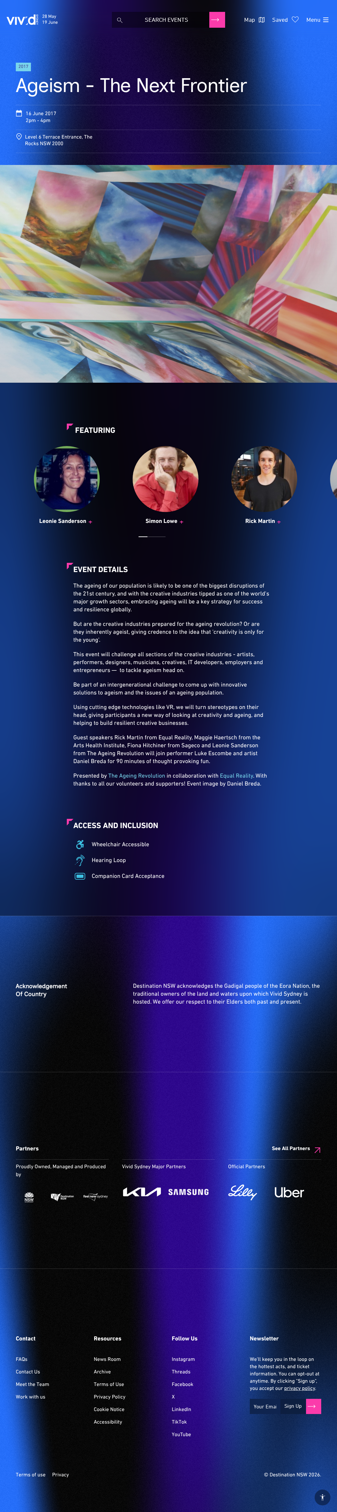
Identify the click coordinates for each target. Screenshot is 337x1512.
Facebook (182, 1384)
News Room (107, 1359)
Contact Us (28, 1372)
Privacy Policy (109, 1397)
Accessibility (108, 1422)
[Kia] (142, 1192)
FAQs (21, 1359)
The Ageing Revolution (136, 776)
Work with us (30, 1397)
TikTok (179, 1422)
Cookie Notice (109, 1409)
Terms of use (30, 1475)
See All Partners (291, 1148)
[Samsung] (188, 1192)
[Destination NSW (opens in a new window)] (62, 1197)
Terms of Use (109, 1384)
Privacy (60, 1475)
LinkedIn (181, 1409)
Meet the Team (32, 1384)
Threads (181, 1372)
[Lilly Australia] (248, 1192)
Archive (102, 1372)
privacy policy (299, 1388)
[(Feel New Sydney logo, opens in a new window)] (95, 1197)
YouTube (181, 1434)
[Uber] (295, 1192)
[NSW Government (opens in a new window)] (29, 1197)
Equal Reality (236, 776)
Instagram (183, 1359)
